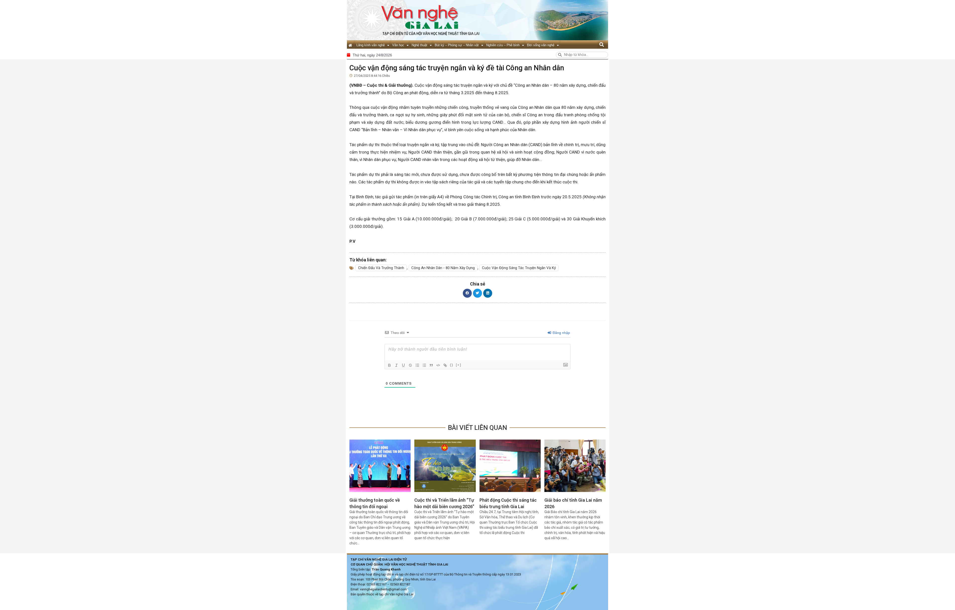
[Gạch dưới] (403, 365)
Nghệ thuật (419, 45)
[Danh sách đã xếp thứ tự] (417, 365)
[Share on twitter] (477, 293)
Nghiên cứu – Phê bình (503, 45)
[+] (458, 365)
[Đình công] (410, 365)
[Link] (445, 365)
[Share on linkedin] (487, 293)
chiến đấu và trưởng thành (381, 268)
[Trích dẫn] (431, 365)
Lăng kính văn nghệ (370, 45)
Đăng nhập (561, 333)
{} (451, 365)
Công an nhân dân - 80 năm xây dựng (443, 268)
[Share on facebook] (467, 293)
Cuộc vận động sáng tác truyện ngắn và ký (519, 268)
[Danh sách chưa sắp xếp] (424, 365)
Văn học (398, 45)
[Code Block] (438, 365)
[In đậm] (389, 365)
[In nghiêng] (396, 365)
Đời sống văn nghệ (540, 45)
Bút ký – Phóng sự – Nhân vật (457, 45)
